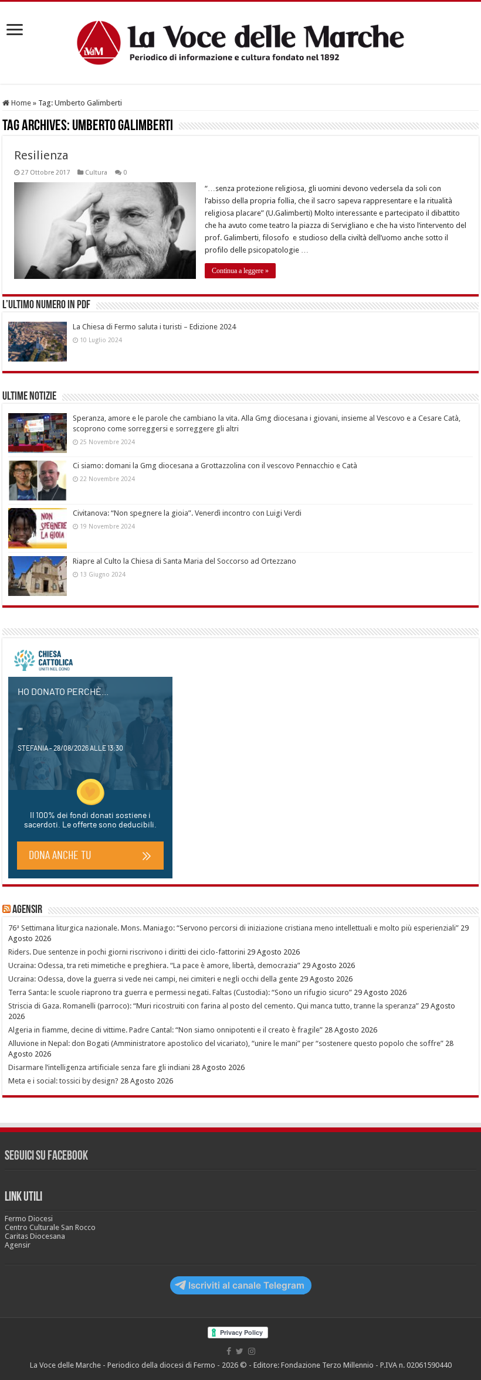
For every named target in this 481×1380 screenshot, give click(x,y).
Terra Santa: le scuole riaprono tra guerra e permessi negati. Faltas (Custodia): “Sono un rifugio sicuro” (180, 992)
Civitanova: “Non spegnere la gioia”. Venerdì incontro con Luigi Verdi (187, 513)
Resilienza (41, 155)
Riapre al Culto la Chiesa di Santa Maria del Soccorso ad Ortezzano (184, 561)
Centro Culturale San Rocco (50, 1227)
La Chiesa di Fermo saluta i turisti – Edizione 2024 (154, 326)
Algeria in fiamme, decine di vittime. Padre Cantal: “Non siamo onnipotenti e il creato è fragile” (165, 1029)
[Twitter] (240, 1351)
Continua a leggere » (240, 271)
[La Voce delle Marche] (240, 43)
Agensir (27, 910)
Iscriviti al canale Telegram (246, 1285)
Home (20, 102)
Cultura (96, 172)
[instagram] (251, 1351)
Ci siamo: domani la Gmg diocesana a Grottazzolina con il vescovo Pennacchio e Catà (215, 465)
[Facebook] (228, 1351)
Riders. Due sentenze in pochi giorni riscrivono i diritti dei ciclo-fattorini (126, 952)
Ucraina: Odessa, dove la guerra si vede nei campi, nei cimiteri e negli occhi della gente (153, 978)
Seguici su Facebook (46, 1156)
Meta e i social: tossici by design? (63, 1080)
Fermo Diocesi (29, 1218)
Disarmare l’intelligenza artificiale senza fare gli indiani (99, 1067)
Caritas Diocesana (35, 1236)
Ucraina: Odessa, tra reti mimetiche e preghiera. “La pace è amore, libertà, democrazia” (154, 965)
